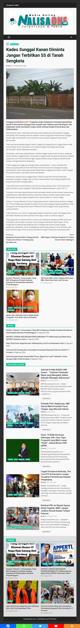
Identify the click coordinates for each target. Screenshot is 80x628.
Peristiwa (11, 273)
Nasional (52, 273)
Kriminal (32, 270)
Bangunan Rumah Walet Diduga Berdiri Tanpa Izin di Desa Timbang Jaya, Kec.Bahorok (22, 238)
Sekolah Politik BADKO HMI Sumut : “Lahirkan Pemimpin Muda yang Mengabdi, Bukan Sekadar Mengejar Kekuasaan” (22, 383)
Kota (65, 270)
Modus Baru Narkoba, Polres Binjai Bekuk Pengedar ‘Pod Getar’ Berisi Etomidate (22, 301)
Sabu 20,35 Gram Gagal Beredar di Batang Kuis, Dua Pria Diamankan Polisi (35, 343)
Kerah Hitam (14, 44)
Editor (10, 66)
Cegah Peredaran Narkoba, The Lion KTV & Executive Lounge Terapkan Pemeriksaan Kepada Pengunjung (22, 485)
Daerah (10, 270)
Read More (46, 398)
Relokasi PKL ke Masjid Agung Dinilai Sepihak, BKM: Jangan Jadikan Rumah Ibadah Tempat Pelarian (22, 518)
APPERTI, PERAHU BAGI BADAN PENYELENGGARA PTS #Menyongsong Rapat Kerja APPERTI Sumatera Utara (57, 554)
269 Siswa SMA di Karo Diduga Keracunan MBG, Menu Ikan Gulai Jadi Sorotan (57, 264)
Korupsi (26, 270)
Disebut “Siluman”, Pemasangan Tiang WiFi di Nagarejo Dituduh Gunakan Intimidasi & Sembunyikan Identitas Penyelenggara (22, 264)
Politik (27, 393)
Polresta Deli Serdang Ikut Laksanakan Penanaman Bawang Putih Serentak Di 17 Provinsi (57, 592)
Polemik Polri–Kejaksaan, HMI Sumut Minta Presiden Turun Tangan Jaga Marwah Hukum (22, 416)
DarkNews (41, 619)
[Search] (71, 37)
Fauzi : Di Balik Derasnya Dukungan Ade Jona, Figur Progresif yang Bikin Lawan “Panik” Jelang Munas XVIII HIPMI (22, 450)
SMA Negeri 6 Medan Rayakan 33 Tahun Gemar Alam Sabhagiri (57, 237)
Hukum (51, 270)
